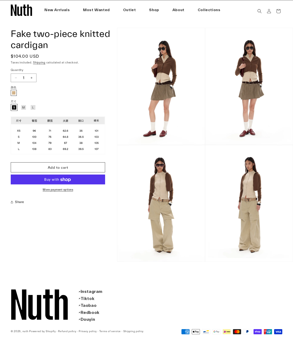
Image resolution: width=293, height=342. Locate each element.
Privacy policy (88, 331)
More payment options (58, 189)
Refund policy (67, 331)
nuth (26, 331)
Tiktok (88, 298)
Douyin (88, 319)
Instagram (92, 291)
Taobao (89, 305)
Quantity (17, 70)
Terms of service (110, 331)
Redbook (90, 312)
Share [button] (19, 202)
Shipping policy (133, 331)
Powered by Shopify (42, 331)
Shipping (39, 62)
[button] (178, 10)
